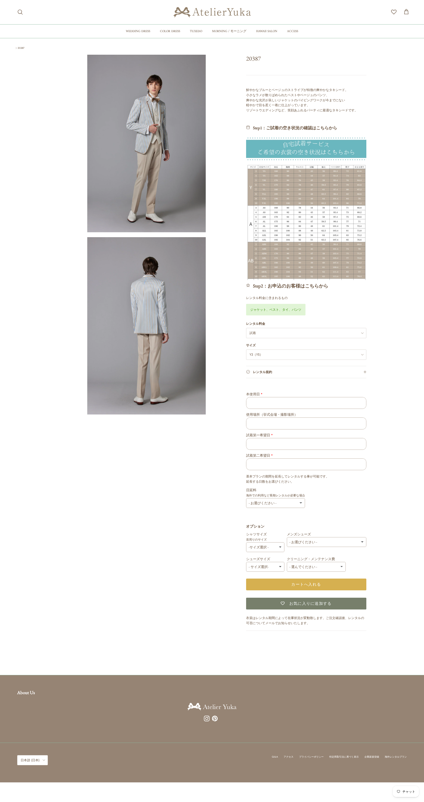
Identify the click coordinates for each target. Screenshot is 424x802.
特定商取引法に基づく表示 (344, 757)
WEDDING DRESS (138, 31)
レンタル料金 (255, 324)
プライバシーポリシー (311, 757)
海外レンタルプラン (396, 757)
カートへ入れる (306, 584)
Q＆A (275, 757)
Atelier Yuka (254, 67)
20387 (21, 48)
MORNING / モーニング (229, 31)
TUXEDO (196, 31)
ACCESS (292, 31)
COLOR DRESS (170, 31)
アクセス (288, 757)
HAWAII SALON (266, 31)
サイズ (251, 345)
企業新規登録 (371, 757)
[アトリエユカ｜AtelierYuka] (212, 12)
